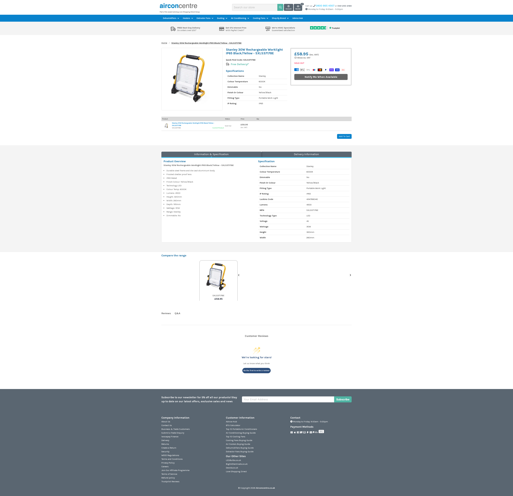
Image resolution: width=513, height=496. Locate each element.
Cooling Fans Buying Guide (239, 440)
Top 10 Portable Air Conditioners (241, 429)
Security (165, 451)
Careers (165, 466)
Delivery (165, 440)
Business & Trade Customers (175, 429)
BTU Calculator (233, 425)
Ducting (220, 18)
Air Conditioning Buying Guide (241, 433)
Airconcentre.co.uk (265, 488)
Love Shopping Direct (236, 471)
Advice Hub (297, 18)
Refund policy (168, 477)
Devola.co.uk (232, 467)
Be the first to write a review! (256, 370)
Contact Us (166, 425)
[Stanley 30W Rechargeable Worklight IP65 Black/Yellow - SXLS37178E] (166, 125)
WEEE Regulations (170, 455)
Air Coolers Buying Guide (238, 444)
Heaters (186, 18)
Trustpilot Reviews (170, 481)
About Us (165, 421)
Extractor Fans (203, 18)
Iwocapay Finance (169, 436)
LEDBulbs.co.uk (233, 460)
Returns (165, 444)
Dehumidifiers (169, 18)
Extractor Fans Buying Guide (239, 451)
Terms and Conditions (172, 459)
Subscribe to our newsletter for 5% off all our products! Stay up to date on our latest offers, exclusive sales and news (199, 399)
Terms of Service (169, 474)
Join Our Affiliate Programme (175, 470)
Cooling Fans (259, 18)
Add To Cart (344, 136)
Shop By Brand (279, 18)
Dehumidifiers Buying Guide (240, 448)
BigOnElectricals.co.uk (237, 464)
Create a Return (168, 448)
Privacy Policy (167, 462)
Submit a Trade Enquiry (172, 433)
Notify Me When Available (321, 76)
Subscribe (342, 399)
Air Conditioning (238, 18)
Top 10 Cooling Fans (235, 436)
